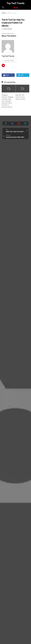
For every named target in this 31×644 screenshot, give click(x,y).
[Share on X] (6, 123)
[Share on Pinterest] (19, 123)
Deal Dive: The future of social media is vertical (20, 97)
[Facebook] (15, 8)
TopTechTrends (7, 29)
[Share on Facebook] (12, 123)
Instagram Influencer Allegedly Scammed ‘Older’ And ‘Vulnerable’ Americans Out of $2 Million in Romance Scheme (7, 101)
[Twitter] (17, 8)
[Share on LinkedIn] (25, 123)
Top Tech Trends (15, 3)
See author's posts (9, 60)
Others (4, 13)
